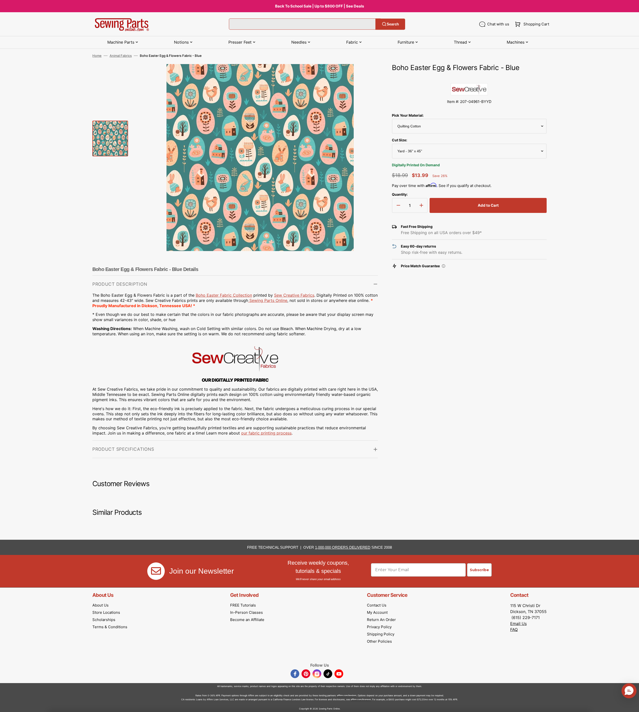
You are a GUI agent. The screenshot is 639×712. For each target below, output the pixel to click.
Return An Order (381, 619)
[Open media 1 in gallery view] (366, 75)
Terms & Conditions (109, 626)
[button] (531, 24)
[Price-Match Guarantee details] (443, 266)
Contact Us (376, 605)
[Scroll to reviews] (469, 78)
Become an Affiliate (247, 619)
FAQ (514, 629)
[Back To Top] (632, 705)
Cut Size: (399, 140)
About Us (100, 605)
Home (97, 56)
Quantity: (400, 194)
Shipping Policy (380, 634)
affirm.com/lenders (346, 695)
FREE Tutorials (243, 605)
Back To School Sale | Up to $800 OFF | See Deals (319, 6)
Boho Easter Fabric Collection (224, 295)
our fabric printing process (266, 433)
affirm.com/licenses (361, 699)
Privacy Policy (379, 626)
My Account (377, 612)
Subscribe (479, 570)
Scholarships (103, 619)
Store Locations (106, 612)
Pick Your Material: (408, 115)
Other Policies (379, 641)
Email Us (518, 623)
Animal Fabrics (121, 56)
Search (393, 24)
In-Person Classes (246, 612)
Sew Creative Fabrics (294, 295)
